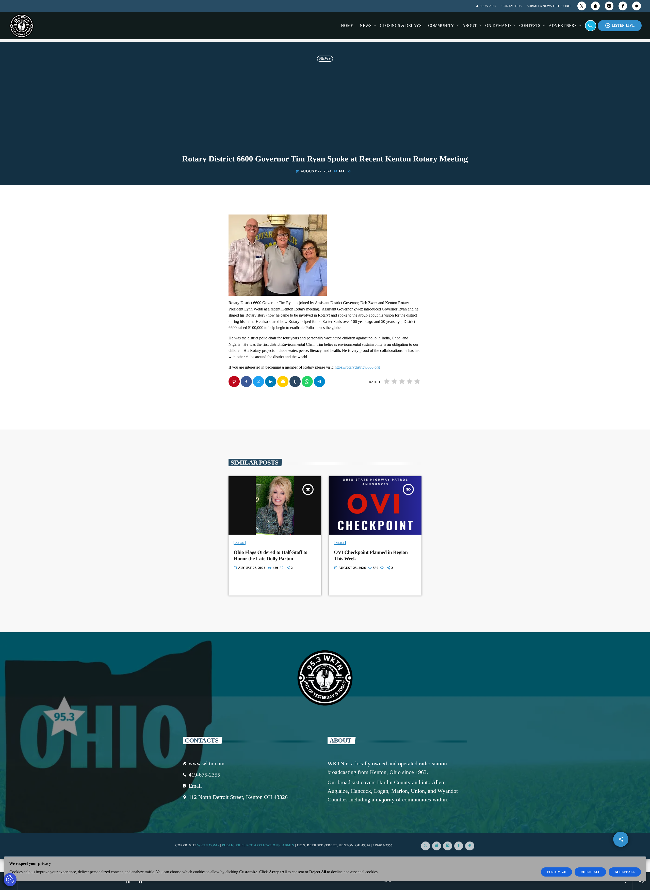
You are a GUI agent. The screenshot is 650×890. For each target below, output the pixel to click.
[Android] (636, 6)
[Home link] (21, 25)
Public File (232, 845)
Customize (556, 872)
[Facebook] (623, 6)
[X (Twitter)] (581, 6)
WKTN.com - (208, 845)
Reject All (590, 872)
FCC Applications (263, 845)
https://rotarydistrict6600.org (357, 367)
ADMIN (288, 845)
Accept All (625, 872)
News (325, 59)
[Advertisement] (325, 109)
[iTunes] (595, 6)
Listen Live (620, 25)
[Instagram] (609, 6)
